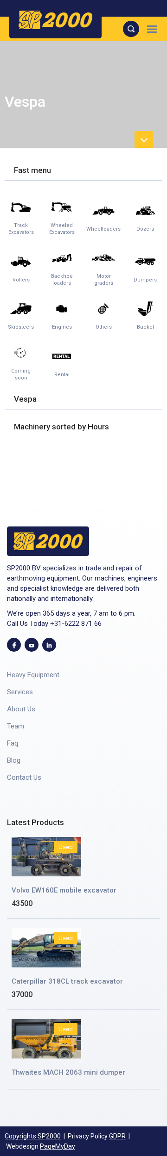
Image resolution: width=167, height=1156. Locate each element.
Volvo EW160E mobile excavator (64, 890)
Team (15, 726)
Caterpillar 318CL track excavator (67, 981)
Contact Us (24, 777)
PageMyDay (57, 1146)
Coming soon (21, 374)
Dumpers (145, 280)
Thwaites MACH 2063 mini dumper (68, 1072)
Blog (13, 760)
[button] (152, 29)
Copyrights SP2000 (33, 1136)
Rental (62, 375)
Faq (12, 743)
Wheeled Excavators (62, 228)
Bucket (145, 327)
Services (20, 692)
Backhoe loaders (62, 279)
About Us (21, 709)
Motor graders (103, 279)
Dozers (145, 229)
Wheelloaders (103, 229)
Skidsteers (21, 327)
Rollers (21, 280)
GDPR (117, 1136)
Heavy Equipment (33, 675)
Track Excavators (21, 228)
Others (104, 327)
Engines (62, 327)
